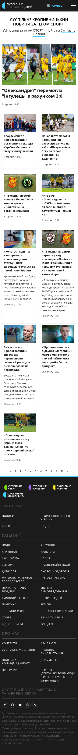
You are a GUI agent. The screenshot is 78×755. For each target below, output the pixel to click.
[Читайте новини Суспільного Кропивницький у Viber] (28, 705)
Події (6, 545)
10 (62, 471)
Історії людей (51, 598)
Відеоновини (12, 624)
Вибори (8, 564)
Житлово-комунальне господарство (19, 579)
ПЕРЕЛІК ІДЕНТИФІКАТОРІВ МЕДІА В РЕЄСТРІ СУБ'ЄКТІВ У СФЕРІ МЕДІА (58, 675)
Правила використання (52, 651)
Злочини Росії (13, 611)
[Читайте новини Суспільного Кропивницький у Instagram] (12, 705)
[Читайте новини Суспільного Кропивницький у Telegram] (35, 705)
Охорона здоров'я (55, 571)
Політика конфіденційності (16, 661)
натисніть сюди (55, 739)
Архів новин (50, 643)
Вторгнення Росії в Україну (55, 517)
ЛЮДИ (45, 526)
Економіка (10, 558)
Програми (10, 670)
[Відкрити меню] (74, 5)
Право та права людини (14, 589)
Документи (49, 660)
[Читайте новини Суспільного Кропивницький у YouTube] (20, 705)
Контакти (9, 643)
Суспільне (53, 735)
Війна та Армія (52, 617)
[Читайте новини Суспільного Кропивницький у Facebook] (5, 705)
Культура (48, 551)
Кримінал (9, 551)
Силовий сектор (15, 598)
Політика (9, 604)
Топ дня (47, 624)
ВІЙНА (6, 526)
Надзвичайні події (55, 564)
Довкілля (9, 571)
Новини (8, 516)
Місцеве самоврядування (54, 589)
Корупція (48, 545)
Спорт (6, 617)
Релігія (46, 604)
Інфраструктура (53, 578)
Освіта (46, 558)
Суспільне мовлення (18, 649)
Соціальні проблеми (57, 611)
